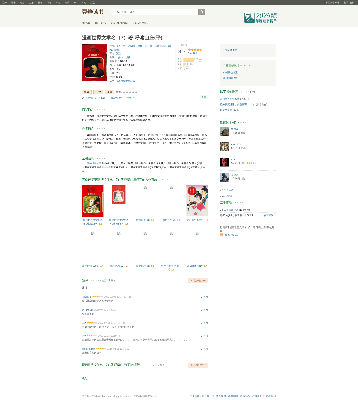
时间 (83, 2)
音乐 (31, 2)
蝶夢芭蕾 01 (117, 265)
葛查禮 (234, 174)
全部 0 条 (157, 365)
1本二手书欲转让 (229, 209)
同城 (49, 2)
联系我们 (221, 396)
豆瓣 (4, 2)
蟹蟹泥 (234, 129)
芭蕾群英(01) (143, 219)
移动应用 (271, 396)
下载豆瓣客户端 (331, 2)
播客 (40, 2)
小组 (58, 2)
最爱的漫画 (226, 110)
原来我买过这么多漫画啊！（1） (237, 104)
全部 (254, 91)
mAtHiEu (236, 144)
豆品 (92, 2)
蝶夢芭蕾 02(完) (91, 265)
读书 (13, 2)
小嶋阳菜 (87, 296)
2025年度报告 (141, 22)
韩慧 (118, 53)
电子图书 (100, 22)
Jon (84, 322)
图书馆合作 (258, 396)
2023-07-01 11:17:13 (109, 322)
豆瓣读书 (95, 12)
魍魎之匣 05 (169, 219)
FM (75, 2)
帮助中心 (245, 396)
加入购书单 (116, 97)
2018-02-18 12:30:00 (118, 348)
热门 (84, 287)
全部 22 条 (107, 280)
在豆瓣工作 (208, 396)
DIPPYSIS (88, 309)
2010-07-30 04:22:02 (105, 309)
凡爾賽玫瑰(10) (195, 265)
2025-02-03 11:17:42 (115, 296)
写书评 (101, 97)
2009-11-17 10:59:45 (109, 335)
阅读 (67, 2)
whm (233, 159)
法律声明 (233, 396)
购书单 (86, 22)
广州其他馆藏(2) (231, 72)
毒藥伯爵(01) (143, 265)
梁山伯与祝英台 (195, 219)
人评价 (192, 53)
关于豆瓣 (195, 396)
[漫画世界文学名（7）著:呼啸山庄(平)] (94, 63)
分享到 (129, 97)
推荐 (203, 96)
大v (84, 335)
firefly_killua (88, 348)
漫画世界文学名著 (125, 81)
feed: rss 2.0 (231, 234)
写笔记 (89, 97)
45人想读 (227, 196)
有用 (205, 296)
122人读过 (227, 190)
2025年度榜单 (119, 22)
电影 (22, 2)
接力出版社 (124, 57)
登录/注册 (349, 2)
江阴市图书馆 (230, 77)
